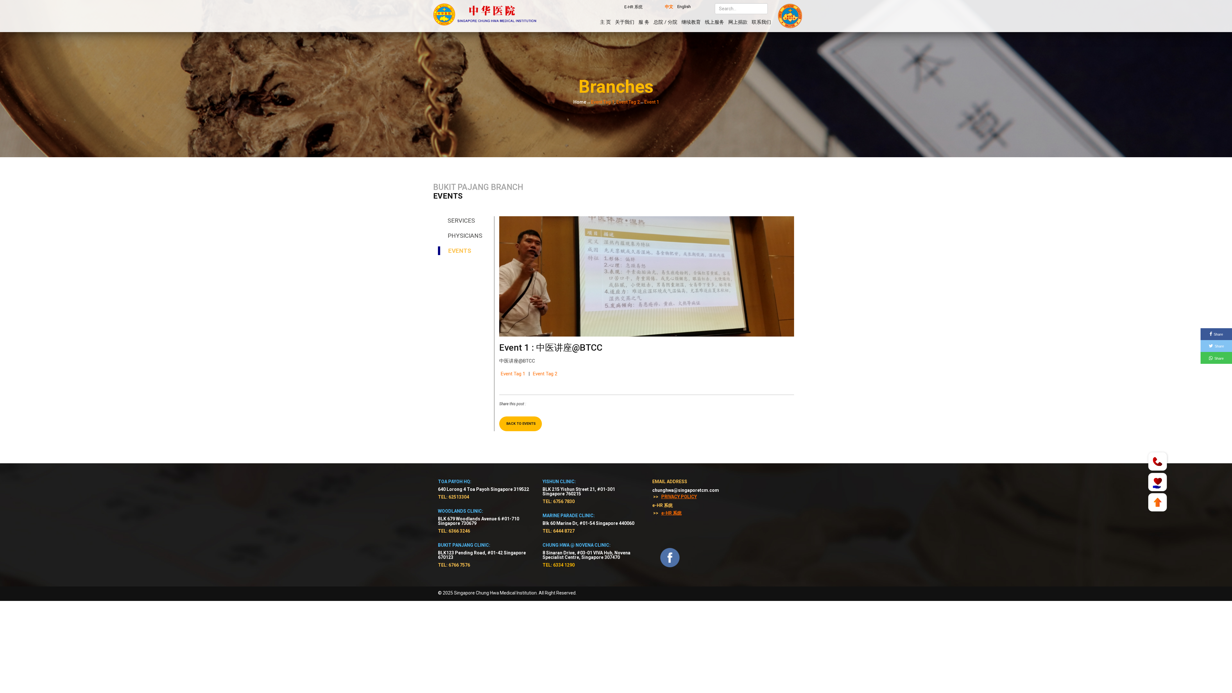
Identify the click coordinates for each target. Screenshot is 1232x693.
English (684, 6)
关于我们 (624, 22)
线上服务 (714, 22)
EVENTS (459, 250)
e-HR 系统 (671, 513)
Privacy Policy (679, 496)
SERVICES (461, 220)
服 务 (643, 22)
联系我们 (761, 22)
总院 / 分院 (665, 22)
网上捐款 (738, 22)
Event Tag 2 (545, 374)
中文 (669, 6)
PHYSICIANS (465, 235)
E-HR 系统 (633, 6)
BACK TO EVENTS (521, 424)
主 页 (605, 22)
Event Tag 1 (513, 374)
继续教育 (691, 22)
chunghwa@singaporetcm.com (685, 490)
